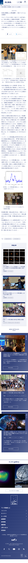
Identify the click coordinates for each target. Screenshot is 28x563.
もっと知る (4, 516)
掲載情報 (3, 524)
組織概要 (3, 519)
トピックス (4, 510)
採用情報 (3, 521)
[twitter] (9, 549)
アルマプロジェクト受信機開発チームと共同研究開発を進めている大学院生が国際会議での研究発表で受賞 (15, 355)
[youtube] (14, 549)
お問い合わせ (4, 527)
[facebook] (4, 549)
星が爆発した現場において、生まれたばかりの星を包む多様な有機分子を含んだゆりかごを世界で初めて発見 (15, 433)
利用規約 (3, 530)
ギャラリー (4, 513)
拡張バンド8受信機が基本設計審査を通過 (13, 392)
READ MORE (10, 367)
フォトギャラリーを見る (14, 490)
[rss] (24, 549)
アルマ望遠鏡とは (5, 507)
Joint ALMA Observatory (6, 555)
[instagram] (19, 549)
